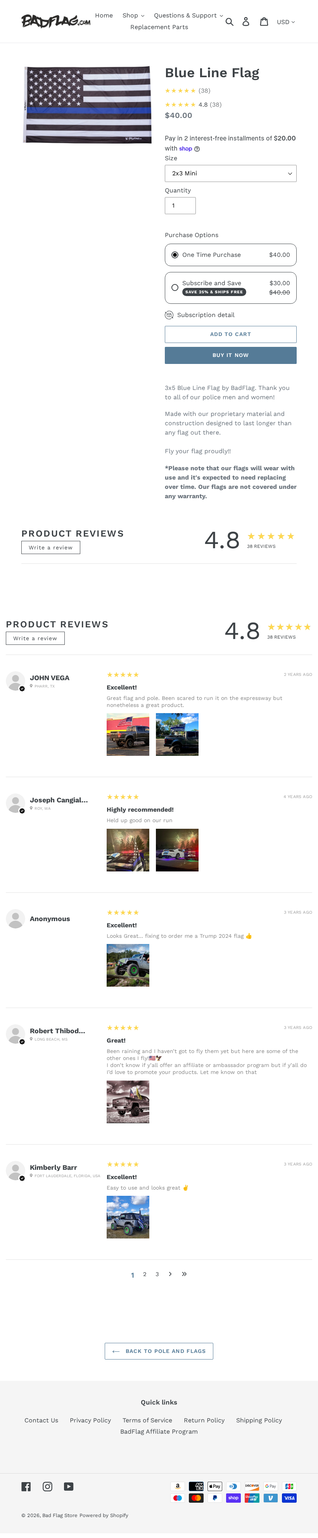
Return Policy (204, 1420)
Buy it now (231, 355)
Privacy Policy (90, 1420)
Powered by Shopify (104, 1515)
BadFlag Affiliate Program (159, 1431)
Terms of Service (147, 1420)
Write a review (51, 547)
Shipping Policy (259, 1420)
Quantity (178, 190)
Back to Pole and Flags (165, 1351)
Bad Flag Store (60, 1515)
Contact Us (41, 1420)
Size (171, 158)
